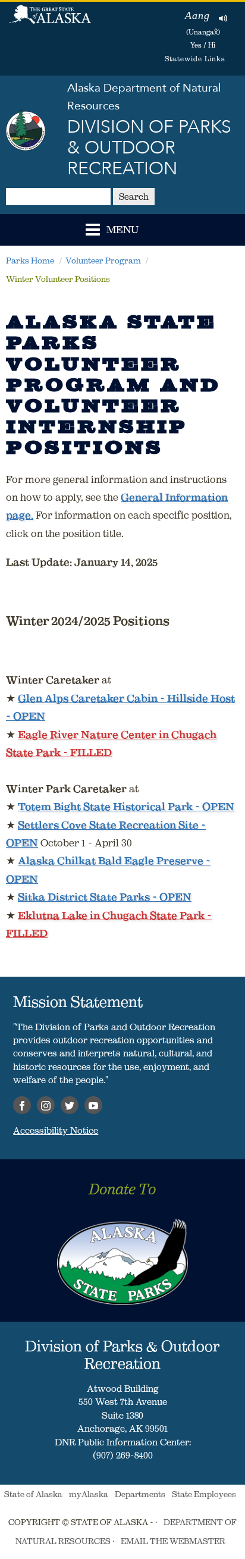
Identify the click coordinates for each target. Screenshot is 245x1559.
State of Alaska (50, 21)
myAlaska (88, 1494)
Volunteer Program (103, 260)
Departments (140, 1494)
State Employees (204, 1494)
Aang (197, 15)
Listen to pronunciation (223, 17)
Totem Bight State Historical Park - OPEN (126, 807)
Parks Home (30, 260)
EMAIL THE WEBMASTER (173, 1541)
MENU (122, 230)
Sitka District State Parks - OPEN (104, 897)
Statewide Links (195, 58)
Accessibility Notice (55, 1130)
